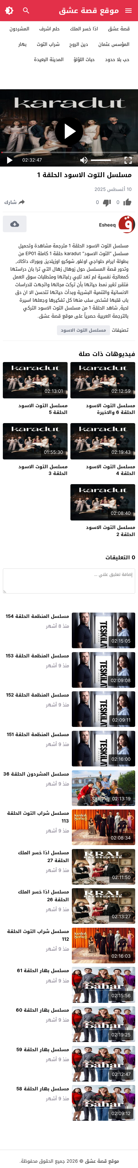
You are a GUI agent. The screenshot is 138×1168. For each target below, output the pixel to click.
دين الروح (78, 44)
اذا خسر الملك (84, 28)
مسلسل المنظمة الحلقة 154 (37, 616)
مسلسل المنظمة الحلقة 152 (37, 695)
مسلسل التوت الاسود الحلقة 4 (110, 470)
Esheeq (107, 225)
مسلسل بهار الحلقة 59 (42, 1049)
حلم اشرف (49, 28)
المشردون (19, 28)
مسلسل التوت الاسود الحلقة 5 (43, 409)
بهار (22, 44)
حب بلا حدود (117, 59)
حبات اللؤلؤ (84, 59)
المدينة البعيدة (49, 59)
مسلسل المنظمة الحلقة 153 (37, 655)
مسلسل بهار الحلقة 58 (42, 1088)
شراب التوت (48, 44)
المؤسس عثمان (114, 44)
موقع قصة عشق (89, 11)
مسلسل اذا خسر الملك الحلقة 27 (43, 856)
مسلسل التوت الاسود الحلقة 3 (43, 470)
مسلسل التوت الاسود (83, 330)
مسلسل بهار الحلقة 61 (43, 970)
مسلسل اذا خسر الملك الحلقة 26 (43, 895)
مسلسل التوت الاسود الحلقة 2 (110, 531)
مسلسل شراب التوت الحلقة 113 (38, 817)
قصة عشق (119, 28)
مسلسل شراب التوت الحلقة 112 (38, 935)
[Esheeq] (127, 231)
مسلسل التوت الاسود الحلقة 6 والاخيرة (110, 409)
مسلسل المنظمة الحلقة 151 (38, 734)
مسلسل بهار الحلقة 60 (42, 1010)
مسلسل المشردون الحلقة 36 (36, 774)
